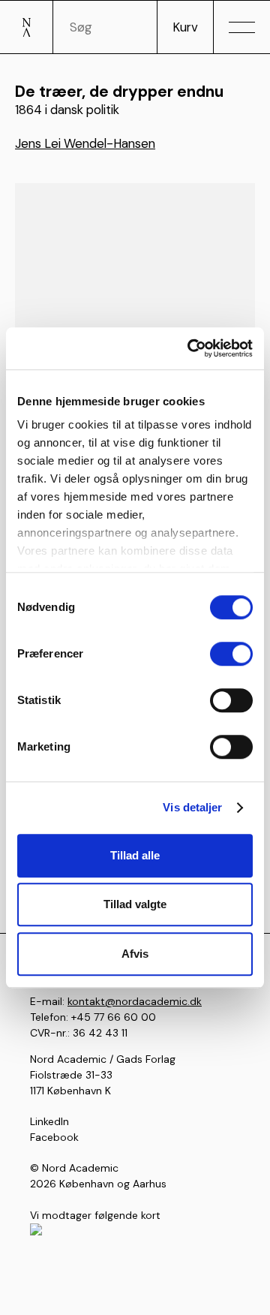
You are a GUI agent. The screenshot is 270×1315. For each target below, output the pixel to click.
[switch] (231, 654)
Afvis (135, 953)
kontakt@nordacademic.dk (135, 1001)
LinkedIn (49, 1121)
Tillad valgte (135, 904)
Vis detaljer (192, 807)
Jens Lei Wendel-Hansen (85, 143)
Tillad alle (135, 855)
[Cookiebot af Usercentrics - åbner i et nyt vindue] (190, 348)
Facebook (54, 1137)
